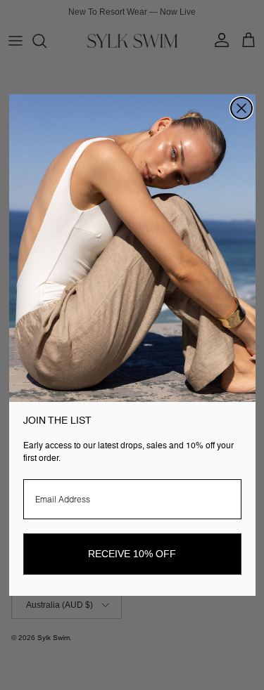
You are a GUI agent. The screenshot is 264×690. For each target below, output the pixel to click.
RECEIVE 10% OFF (132, 553)
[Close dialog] (241, 108)
